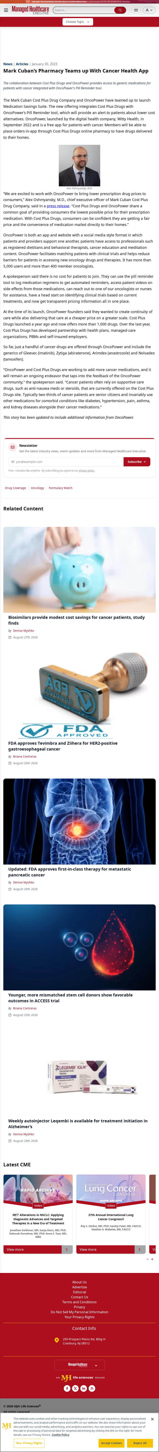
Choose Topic (75, 22)
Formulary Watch (60, 488)
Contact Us (79, 1297)
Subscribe (135, 462)
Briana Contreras (25, 756)
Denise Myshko (23, 631)
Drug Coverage (15, 488)
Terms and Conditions (79, 1302)
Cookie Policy (60, 1435)
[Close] (152, 1419)
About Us (79, 1282)
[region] (79, 1432)
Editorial (79, 1292)
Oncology (37, 488)
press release (58, 205)
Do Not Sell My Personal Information (79, 1312)
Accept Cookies (111, 1443)
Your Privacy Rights (80, 1317)
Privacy (79, 1307)
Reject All (140, 1443)
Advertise (79, 1287)
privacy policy (86, 470)
